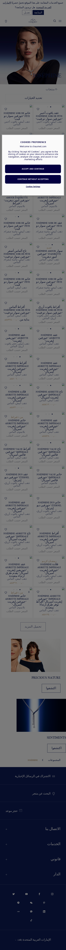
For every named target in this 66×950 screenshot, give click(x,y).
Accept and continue (33, 169)
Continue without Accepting (33, 179)
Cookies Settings (33, 186)
